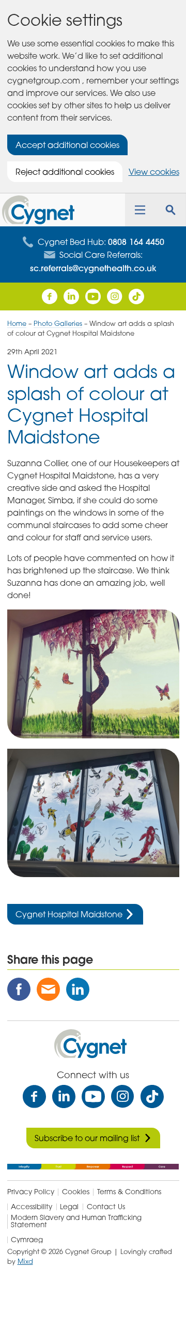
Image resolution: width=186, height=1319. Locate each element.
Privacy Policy (30, 1192)
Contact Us (106, 1207)
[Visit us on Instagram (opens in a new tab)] (114, 296)
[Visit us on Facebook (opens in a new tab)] (49, 296)
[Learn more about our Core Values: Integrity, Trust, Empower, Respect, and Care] (93, 1166)
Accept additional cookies (67, 145)
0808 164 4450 (136, 242)
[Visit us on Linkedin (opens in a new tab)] (71, 296)
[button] (140, 209)
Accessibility (31, 1207)
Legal (69, 1207)
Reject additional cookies (65, 172)
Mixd (25, 1261)
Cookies (75, 1192)
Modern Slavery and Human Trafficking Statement (76, 1221)
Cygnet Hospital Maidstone (69, 914)
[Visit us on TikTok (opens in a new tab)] (152, 1096)
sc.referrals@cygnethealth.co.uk (93, 268)
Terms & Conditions (129, 1192)
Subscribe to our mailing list (87, 1138)
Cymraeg (27, 1240)
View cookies (154, 172)
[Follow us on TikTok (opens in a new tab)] (136, 296)
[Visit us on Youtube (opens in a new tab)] (93, 296)
